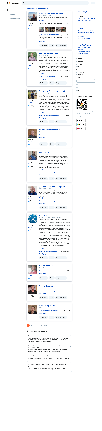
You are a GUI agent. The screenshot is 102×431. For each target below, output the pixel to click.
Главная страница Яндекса (7, 3)
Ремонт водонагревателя (84, 20)
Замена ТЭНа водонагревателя (86, 22)
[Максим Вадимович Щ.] (32, 56)
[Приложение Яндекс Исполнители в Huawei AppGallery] (81, 128)
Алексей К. (44, 152)
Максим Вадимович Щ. (49, 53)
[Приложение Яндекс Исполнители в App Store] (81, 120)
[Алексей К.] (32, 155)
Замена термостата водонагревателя (49, 34)
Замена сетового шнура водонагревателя (84, 48)
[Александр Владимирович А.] (32, 16)
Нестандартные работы (84, 51)
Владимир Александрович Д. (52, 91)
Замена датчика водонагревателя (86, 18)
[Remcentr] (32, 218)
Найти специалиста (14, 10)
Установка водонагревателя (85, 24)
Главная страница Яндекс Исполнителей (13, 3)
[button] (43, 45)
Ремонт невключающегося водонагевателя (84, 39)
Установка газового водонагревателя (83, 54)
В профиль (42, 20)
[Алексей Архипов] (32, 309)
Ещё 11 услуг (42, 79)
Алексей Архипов (47, 306)
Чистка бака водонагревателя (85, 30)
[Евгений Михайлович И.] (32, 133)
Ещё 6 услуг (42, 273)
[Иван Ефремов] (32, 269)
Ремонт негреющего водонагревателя (83, 27)
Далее (45, 325)
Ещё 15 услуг (42, 254)
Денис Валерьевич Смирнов (52, 187)
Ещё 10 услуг (42, 118)
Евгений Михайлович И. (50, 130)
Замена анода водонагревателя (86, 42)
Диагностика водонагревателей (86, 32)
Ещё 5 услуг (42, 174)
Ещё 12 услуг (42, 137)
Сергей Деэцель (46, 286)
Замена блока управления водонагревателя (84, 35)
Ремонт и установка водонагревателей (81, 12)
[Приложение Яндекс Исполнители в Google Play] (81, 124)
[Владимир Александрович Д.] (32, 94)
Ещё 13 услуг (42, 41)
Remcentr (43, 215)
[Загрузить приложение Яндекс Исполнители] (85, 104)
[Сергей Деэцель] (32, 289)
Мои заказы (12, 14)
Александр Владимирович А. (52, 13)
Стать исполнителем (14, 18)
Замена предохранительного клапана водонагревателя (85, 44)
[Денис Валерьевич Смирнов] (32, 190)
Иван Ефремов (46, 266)
